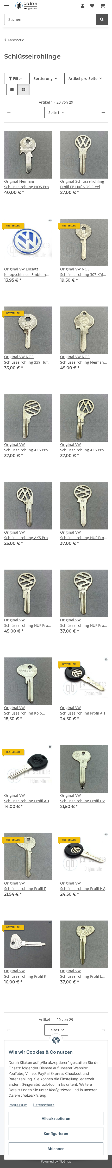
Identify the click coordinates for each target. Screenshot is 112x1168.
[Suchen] (102, 19)
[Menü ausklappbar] (6, 3)
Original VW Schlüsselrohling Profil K (25, 973)
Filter (17, 78)
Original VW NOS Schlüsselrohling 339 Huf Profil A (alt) (26, 359)
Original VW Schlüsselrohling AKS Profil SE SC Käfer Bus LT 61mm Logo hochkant (83, 447)
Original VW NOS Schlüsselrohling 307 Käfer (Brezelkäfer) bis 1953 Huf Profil (83, 272)
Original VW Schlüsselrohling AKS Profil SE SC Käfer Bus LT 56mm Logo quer (27, 447)
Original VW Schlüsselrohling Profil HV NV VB (82, 886)
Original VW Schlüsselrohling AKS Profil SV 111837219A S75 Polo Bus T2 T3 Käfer (27, 535)
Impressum (18, 1105)
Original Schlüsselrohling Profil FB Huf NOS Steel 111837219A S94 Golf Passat (82, 184)
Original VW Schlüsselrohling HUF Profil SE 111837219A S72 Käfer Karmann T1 (83, 535)
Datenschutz (43, 1105)
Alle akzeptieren (56, 1118)
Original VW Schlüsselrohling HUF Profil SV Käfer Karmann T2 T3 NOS (83, 622)
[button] (82, 6)
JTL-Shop (65, 1161)
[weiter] (103, 112)
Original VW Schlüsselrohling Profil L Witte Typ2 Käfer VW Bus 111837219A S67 (81, 973)
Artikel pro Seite (83, 78)
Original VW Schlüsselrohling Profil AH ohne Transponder (26, 798)
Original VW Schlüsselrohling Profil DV (82, 798)
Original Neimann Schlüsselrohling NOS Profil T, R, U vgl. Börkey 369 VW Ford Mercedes (28, 184)
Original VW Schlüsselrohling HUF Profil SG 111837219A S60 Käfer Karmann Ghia (27, 622)
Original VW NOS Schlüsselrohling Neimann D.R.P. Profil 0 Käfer (83, 359)
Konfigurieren (56, 1133)
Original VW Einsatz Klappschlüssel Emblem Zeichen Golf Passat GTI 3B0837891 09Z (25, 272)
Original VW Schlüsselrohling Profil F (25, 886)
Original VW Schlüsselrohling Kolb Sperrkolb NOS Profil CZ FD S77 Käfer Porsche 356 (27, 710)
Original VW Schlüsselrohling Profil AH (82, 710)
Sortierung (43, 78)
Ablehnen (56, 1148)
